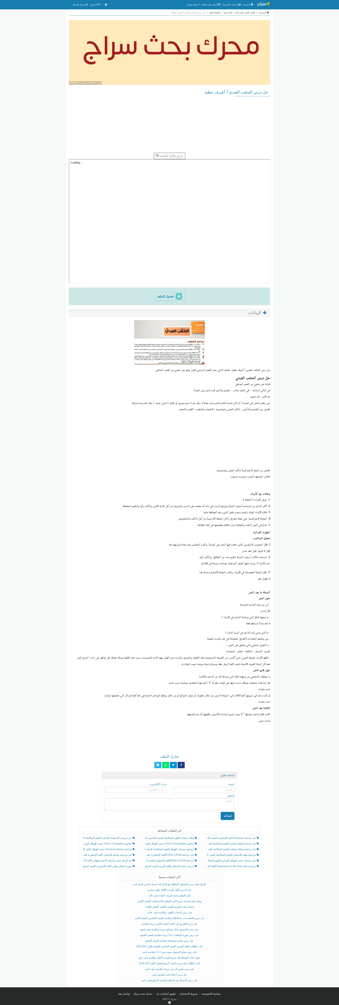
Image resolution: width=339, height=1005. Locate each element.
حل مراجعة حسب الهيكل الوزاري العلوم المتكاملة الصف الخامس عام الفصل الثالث (230, 860)
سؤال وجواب (192, 4)
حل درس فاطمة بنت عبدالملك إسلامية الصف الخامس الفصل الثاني (169, 918)
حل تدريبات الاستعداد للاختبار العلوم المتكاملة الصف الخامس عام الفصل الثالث (106, 838)
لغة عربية (228, 12)
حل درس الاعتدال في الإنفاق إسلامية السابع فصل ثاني (170, 980)
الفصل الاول (214, 12)
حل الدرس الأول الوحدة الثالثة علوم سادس (169, 890)
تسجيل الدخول (79, 4)
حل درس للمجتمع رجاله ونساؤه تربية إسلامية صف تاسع (169, 929)
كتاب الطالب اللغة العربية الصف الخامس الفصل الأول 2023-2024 (169, 946)
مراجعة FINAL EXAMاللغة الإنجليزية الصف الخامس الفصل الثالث (168, 860)
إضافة (227, 816)
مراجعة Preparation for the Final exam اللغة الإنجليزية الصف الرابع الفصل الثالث (230, 866)
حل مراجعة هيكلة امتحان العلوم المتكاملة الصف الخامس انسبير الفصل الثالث (230, 843)
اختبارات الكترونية (230, 4)
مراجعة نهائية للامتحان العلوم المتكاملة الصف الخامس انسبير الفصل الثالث (230, 855)
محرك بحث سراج (143, 993)
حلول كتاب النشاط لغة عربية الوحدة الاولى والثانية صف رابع (169, 957)
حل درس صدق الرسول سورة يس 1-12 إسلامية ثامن (169, 952)
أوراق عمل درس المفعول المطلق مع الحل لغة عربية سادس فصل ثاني (169, 884)
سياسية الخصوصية (211, 993)
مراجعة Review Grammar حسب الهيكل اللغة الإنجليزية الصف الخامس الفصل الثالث (106, 849)
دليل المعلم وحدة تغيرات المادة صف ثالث (169, 895)
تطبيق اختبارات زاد (166, 993)
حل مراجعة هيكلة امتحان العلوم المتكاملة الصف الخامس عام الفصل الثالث (230, 849)
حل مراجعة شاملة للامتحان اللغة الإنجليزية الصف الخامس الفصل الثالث (106, 855)
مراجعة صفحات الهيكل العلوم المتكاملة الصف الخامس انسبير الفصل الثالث (168, 849)
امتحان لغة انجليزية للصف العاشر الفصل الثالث (169, 907)
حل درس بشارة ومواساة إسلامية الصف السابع (170, 940)
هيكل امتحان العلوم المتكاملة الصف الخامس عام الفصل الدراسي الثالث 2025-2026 (168, 838)
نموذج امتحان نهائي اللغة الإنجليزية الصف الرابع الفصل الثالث (106, 866)
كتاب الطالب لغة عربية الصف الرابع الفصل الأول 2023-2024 (169, 963)
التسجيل (94, 4)
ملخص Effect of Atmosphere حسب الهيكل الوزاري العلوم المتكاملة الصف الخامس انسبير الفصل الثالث (168, 843)
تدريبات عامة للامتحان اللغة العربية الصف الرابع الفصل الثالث (168, 866)
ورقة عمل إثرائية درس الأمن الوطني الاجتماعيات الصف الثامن (170, 901)
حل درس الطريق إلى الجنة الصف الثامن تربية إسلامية (169, 923)
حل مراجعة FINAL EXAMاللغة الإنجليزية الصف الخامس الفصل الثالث (168, 855)
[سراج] (263, 4)
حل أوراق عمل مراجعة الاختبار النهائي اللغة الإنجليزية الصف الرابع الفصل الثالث (106, 860)
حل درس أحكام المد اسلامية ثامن (169, 974)
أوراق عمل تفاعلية (209, 4)
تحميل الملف (166, 296)
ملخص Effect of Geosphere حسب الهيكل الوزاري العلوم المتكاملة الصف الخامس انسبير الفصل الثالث (106, 843)
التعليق (230, 795)
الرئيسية (247, 4)
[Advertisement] (169, 124)
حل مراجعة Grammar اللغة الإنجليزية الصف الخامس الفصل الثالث (230, 838)
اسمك (231, 784)
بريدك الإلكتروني (158, 784)
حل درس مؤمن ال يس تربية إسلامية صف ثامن (169, 969)
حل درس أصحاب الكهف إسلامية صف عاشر (169, 912)
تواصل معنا (124, 993)
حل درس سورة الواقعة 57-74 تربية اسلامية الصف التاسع (169, 935)
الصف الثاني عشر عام (245, 12)
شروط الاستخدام (189, 993)
